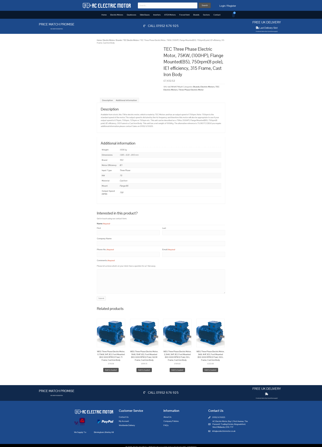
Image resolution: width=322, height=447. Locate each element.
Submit (101, 298)
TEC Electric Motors (131, 40)
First (99, 228)
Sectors (206, 14)
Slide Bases (145, 14)
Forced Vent (184, 14)
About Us (167, 417)
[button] (205, 5)
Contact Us (124, 417)
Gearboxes (131, 14)
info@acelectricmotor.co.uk (223, 431)
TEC (121, 160)
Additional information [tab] (126, 100)
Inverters (157, 14)
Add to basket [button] (111, 370)
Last (164, 228)
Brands (196, 14)
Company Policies (171, 421)
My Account (124, 421)
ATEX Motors (170, 14)
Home (104, 14)
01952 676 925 (167, 26)
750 (121, 192)
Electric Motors (116, 14)
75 (121, 175)
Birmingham (99, 432)
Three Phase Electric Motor (191, 89)
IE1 (121, 165)
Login (222, 5)
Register (231, 5)
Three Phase (125, 170)
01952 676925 (218, 417)
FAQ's (166, 425)
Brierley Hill (109, 432)
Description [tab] (107, 100)
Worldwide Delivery (127, 425)
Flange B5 (124, 186)
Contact (216, 14)
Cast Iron (123, 180)
